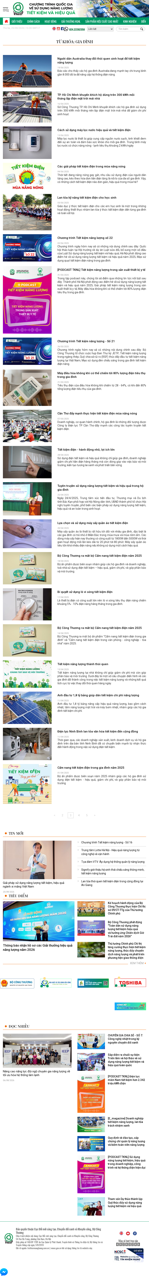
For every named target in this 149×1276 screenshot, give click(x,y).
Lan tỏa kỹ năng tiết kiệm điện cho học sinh (86, 197)
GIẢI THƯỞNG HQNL (71, 21)
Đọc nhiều (19, 1026)
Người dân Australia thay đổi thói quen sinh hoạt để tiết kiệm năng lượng (98, 60)
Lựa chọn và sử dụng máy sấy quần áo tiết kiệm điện (92, 523)
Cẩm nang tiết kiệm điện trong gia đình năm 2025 (90, 767)
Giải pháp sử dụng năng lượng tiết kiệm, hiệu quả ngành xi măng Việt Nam (33, 884)
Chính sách (33, 21)
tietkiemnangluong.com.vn (38, 1248)
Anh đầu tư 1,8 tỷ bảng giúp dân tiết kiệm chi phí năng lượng (98, 695)
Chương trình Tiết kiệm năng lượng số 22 (85, 238)
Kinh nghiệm (129, 21)
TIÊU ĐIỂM (18, 895)
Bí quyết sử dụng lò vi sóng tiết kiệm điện (85, 592)
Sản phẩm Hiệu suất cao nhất (101, 21)
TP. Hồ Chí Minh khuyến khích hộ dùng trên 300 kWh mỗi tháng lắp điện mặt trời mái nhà (95, 96)
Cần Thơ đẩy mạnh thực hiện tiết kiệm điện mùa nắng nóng (97, 413)
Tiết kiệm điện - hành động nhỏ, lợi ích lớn (86, 449)
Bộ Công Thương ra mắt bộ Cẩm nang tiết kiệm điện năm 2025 (99, 555)
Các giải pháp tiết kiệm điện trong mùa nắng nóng (91, 166)
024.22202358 (77, 29)
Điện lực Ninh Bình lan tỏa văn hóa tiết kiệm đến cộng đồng (97, 731)
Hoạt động (50, 21)
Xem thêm (138, 963)
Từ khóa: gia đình (74, 41)
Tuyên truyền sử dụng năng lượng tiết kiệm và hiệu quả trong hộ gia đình (100, 487)
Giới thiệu (17, 21)
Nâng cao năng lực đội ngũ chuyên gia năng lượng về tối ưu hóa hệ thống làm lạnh (36, 1073)
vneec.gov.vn (56, 1248)
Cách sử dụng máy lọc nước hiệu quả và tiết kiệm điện (94, 130)
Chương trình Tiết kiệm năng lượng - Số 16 (106, 842)
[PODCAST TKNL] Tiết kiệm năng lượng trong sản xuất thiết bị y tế (101, 270)
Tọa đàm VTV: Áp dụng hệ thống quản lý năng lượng (113, 861)
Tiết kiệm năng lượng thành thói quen (82, 664)
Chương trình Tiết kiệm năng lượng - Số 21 (86, 341)
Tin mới (16, 833)
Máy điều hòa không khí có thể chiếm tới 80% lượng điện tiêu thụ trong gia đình (101, 375)
